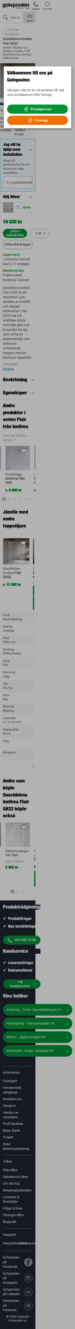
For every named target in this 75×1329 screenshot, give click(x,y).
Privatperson (41, 109)
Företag (41, 120)
